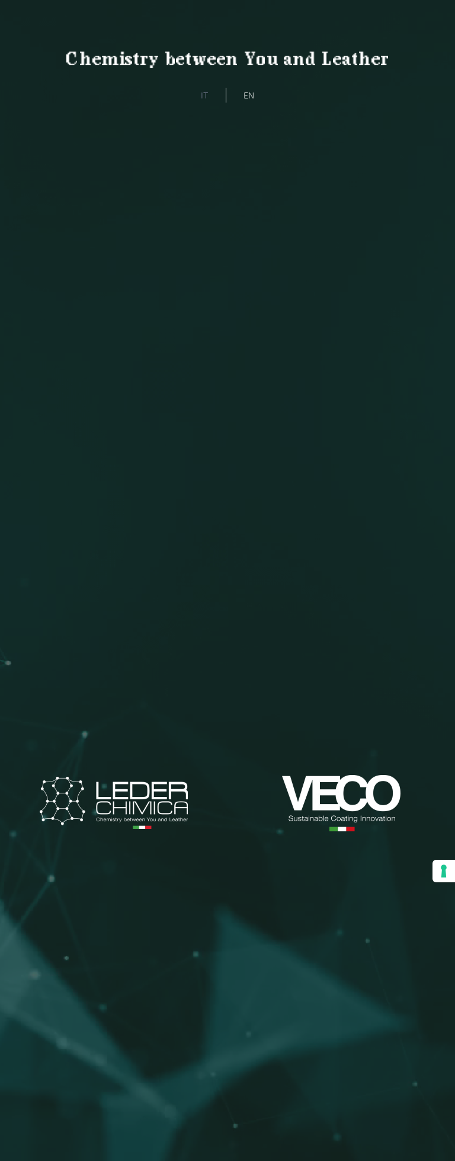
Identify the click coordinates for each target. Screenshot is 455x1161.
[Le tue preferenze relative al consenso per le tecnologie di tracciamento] (443, 871)
